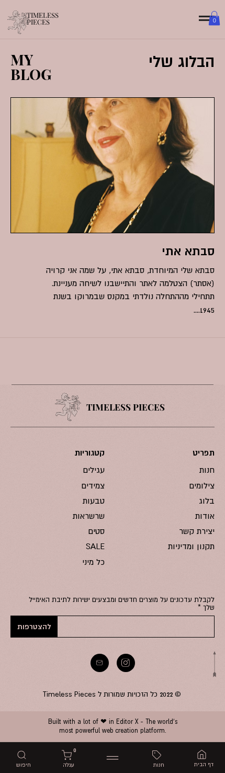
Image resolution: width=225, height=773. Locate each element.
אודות (205, 515)
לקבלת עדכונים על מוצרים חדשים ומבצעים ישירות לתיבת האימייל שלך (122, 603)
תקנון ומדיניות (191, 546)
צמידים (93, 485)
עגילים (94, 469)
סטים (96, 531)
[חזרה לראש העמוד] (214, 664)
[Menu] (112, 757)
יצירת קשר (197, 531)
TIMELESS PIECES (43, 18)
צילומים (202, 485)
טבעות (94, 500)
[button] (214, 18)
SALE (95, 546)
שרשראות (89, 515)
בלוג (207, 500)
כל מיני (93, 561)
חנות (207, 469)
